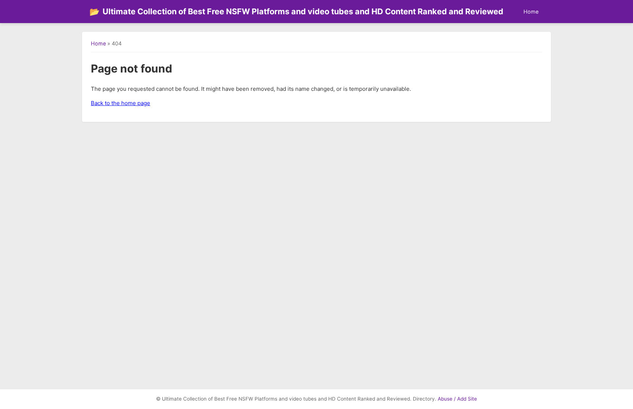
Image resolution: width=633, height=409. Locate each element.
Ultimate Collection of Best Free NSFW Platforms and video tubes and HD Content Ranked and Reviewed (296, 11)
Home (530, 11)
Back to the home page (120, 103)
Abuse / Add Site (457, 399)
